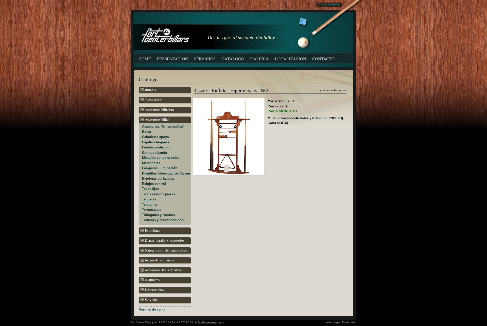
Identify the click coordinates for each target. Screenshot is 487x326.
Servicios (151, 299)
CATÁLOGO (233, 59)
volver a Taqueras (334, 90)
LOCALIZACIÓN (290, 59)
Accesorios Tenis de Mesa (163, 269)
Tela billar (150, 204)
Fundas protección (156, 147)
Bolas (146, 132)
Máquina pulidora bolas (160, 158)
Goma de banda (154, 153)
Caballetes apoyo (155, 137)
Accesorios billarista (159, 109)
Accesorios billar (157, 119)
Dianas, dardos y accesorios (164, 240)
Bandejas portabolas (158, 178)
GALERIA (259, 59)
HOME (144, 59)
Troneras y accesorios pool (163, 220)
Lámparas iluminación (159, 168)
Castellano (334, 4)
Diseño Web (349, 322)
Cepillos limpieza (155, 142)
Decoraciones (154, 289)
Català (322, 4)
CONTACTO (323, 59)
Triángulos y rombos (158, 215)
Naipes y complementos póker (166, 250)
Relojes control (154, 184)
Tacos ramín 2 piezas (158, 194)
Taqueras (149, 199)
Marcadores (151, 163)
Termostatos (151, 210)
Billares (150, 89)
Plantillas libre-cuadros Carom (166, 173)
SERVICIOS (205, 59)
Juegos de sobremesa (159, 260)
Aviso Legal (333, 322)
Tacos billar (153, 99)
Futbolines (152, 230)
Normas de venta (152, 309)
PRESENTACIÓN (172, 59)
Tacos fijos (150, 189)
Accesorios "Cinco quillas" (163, 126)
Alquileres (152, 279)
